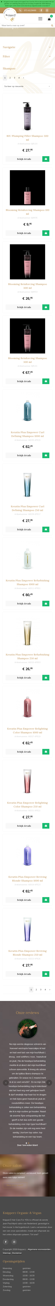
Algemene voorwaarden (39, 1249)
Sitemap (7, 1253)
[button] (26, 1143)
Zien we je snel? (14, 1185)
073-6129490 (30, 10)
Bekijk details (24, 159)
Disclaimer (17, 1253)
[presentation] (6, 1083)
